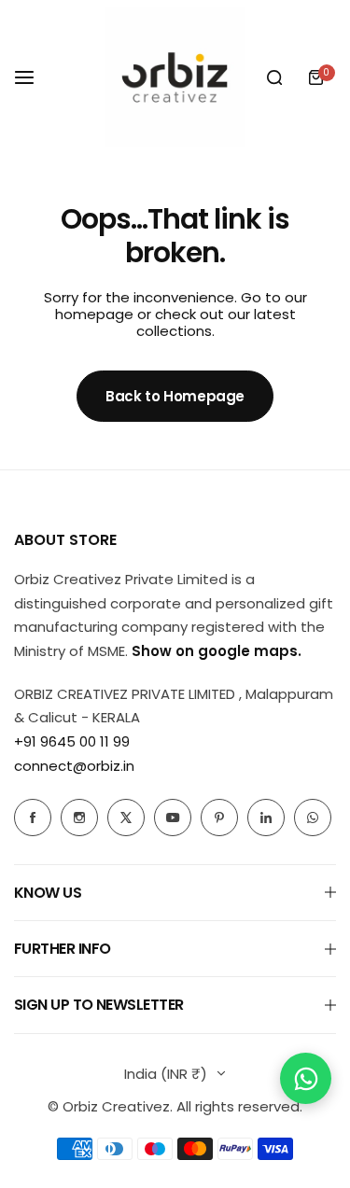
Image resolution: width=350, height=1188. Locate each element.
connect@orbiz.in (74, 766)
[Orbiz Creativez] (175, 77)
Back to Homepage (175, 396)
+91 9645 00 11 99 (72, 741)
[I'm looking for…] (274, 77)
